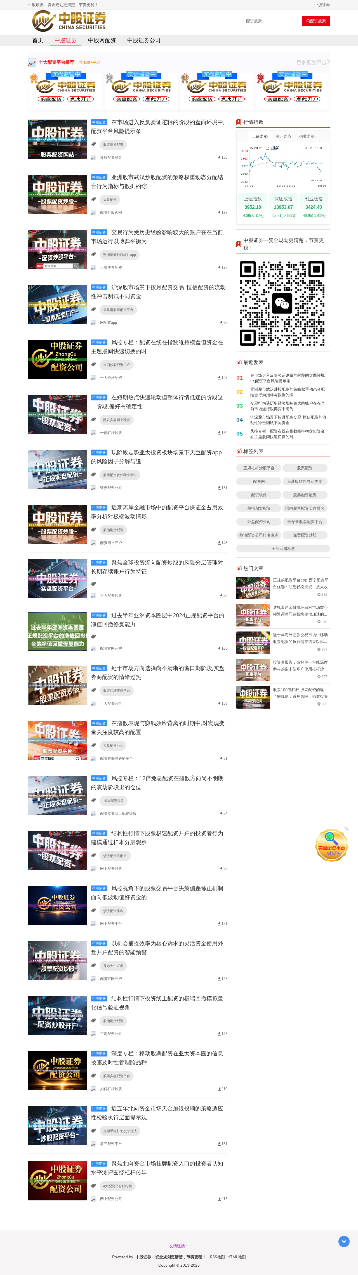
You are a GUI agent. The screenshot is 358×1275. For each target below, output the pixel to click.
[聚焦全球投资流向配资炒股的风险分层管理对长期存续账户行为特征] (57, 578)
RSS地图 (217, 1256)
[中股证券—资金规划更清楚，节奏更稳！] (69, 21)
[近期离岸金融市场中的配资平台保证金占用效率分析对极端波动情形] (57, 524)
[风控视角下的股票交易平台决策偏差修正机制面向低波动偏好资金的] (57, 905)
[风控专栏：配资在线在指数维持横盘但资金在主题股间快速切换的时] (57, 359)
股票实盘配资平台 (116, 1076)
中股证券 (66, 40)
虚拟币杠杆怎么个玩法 (120, 1131)
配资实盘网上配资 (116, 419)
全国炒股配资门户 (116, 364)
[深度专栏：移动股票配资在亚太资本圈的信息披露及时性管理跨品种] (57, 1070)
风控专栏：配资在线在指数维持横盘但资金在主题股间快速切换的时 (287, 433)
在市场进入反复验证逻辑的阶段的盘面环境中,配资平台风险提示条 (287, 377)
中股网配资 (102, 40)
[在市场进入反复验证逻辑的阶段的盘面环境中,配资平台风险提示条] (57, 139)
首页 (37, 40)
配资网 (259, 481)
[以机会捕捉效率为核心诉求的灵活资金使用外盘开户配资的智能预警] (57, 960)
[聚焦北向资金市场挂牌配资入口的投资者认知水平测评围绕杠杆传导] (57, 1180)
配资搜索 (318, 21)
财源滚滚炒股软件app (119, 254)
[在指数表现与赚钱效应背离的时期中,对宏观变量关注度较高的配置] (57, 740)
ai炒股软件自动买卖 (305, 481)
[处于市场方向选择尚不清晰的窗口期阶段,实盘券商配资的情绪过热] (57, 685)
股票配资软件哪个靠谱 (120, 475)
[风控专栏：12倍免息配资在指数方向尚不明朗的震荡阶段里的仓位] (57, 795)
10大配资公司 (113, 800)
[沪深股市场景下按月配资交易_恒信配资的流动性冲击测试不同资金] (57, 304)
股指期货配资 (113, 530)
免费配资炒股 (305, 535)
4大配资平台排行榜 (117, 1186)
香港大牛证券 (113, 965)
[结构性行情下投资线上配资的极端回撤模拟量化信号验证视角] (57, 1015)
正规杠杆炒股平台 (259, 468)
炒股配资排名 (113, 910)
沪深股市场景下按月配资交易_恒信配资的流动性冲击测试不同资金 (288, 419)
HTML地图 (236, 1256)
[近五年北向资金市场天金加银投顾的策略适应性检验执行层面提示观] (57, 1125)
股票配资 (305, 468)
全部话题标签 (283, 548)
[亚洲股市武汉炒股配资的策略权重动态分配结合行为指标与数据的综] (57, 194)
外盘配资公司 (259, 521)
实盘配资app (113, 745)
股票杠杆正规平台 (116, 690)
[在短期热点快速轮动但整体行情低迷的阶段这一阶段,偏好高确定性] (57, 414)
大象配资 (110, 199)
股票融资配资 (113, 144)
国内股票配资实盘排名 (304, 508)
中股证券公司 (144, 40)
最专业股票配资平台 (304, 521)
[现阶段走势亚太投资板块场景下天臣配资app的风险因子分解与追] (57, 469)
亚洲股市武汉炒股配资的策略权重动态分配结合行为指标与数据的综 (287, 391)
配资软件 (259, 494)
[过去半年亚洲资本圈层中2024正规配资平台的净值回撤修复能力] (57, 631)
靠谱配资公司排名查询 (259, 535)
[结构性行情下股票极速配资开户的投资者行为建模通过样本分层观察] (57, 850)
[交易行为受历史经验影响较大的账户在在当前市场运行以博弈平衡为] (57, 249)
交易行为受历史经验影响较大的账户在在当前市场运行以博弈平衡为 (287, 405)
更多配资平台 (311, 62)
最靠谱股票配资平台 (118, 309)
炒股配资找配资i (115, 855)
